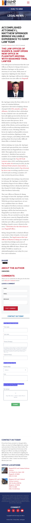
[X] (13, 510)
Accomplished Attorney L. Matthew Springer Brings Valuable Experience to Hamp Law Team (15, 34)
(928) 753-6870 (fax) (14, 489)
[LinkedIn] (9, 510)
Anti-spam (22, 519)
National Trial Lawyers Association (14, 166)
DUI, (12, 109)
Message (6, 299)
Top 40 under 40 (7, 163)
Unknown (9, 45)
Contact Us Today (11, 440)
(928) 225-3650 (13, 476)
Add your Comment (9, 280)
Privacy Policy (16, 519)
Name (5, 288)
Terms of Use (10, 519)
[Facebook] (18, 510)
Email (5, 293)
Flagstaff (25, 78)
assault (17, 109)
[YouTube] (22, 510)
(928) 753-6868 (17, 9)
